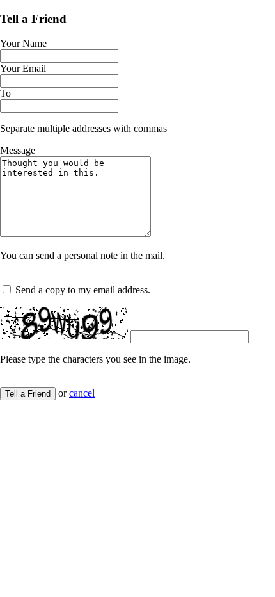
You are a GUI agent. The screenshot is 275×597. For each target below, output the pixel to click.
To (5, 93)
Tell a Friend (28, 393)
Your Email (23, 68)
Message (17, 150)
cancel (82, 393)
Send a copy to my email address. (82, 289)
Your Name (23, 43)
